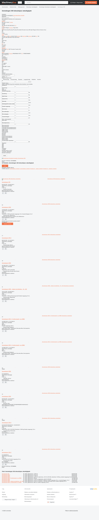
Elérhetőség (4, 496)
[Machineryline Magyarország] (9, 2)
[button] (3, 193)
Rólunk (3, 492)
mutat (4, 155)
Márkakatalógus (27, 501)
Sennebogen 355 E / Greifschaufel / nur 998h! (13, 319)
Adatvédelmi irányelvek (29, 494)
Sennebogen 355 (6, 182)
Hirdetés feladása (7, 223)
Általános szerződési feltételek (30, 492)
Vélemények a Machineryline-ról (31, 499)
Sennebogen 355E (6, 207)
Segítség (4, 494)
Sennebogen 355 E (6, 238)
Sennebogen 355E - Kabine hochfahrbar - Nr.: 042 (14, 289)
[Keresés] (26, 2)
